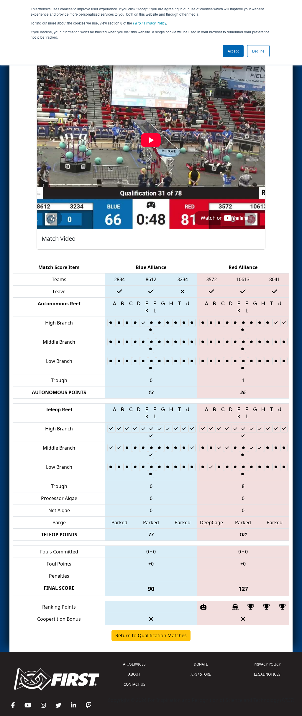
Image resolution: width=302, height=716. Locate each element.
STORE (201, 674)
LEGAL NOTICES (267, 674)
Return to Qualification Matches (151, 635)
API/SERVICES (134, 664)
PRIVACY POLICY (267, 664)
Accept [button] (233, 50)
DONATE (201, 664)
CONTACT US (134, 684)
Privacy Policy (149, 22)
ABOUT (134, 674)
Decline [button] (258, 50)
